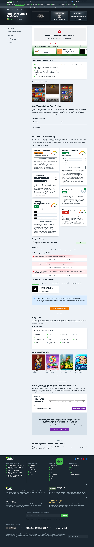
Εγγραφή (64, 515)
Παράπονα (47, 4)
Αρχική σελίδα (11, 4)
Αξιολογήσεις (62, 4)
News (75, 4)
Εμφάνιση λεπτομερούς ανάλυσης (46, 158)
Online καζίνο (20, 4)
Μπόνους (35, 4)
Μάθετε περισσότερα (67, 7)
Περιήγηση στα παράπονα (74, 167)
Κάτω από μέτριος (59, 19)
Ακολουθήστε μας (79, 457)
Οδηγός (41, 4)
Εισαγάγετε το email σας (31, 514)
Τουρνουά (69, 4)
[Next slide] (84, 46)
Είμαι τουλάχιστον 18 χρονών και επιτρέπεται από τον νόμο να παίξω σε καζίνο (45, 519)
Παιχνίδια (28, 4)
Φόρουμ (54, 4)
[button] (10, 19)
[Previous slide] (82, 46)
